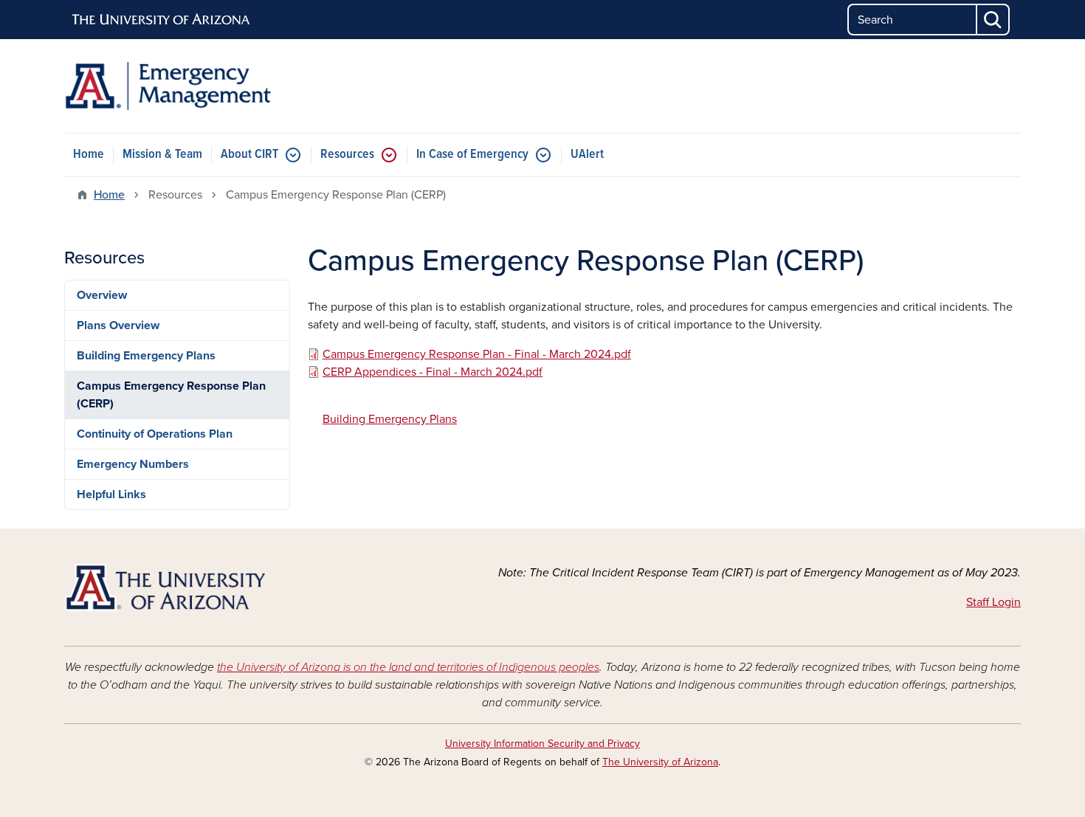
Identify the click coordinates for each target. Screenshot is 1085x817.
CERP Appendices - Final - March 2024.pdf (432, 372)
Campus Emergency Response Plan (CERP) (171, 395)
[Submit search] (993, 19)
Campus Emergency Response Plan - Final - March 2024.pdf (477, 354)
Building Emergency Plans (146, 355)
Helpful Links (111, 494)
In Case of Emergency (472, 154)
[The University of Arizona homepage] (161, 19)
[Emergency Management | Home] (217, 86)
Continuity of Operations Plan (154, 434)
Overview (102, 295)
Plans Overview (118, 325)
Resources (347, 154)
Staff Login (993, 602)
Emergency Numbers (133, 464)
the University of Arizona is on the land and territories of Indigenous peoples (408, 667)
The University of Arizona (660, 762)
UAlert (587, 154)
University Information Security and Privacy (542, 743)
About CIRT (249, 154)
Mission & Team (162, 154)
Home (88, 154)
